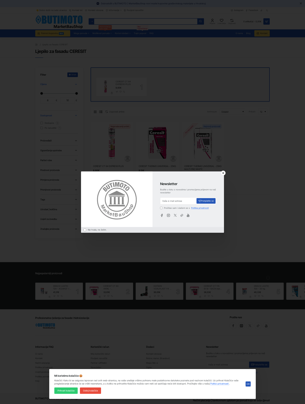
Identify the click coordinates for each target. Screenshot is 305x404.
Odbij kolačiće (90, 390)
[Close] (223, 173)
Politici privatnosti (219, 383)
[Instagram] (168, 215)
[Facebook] (161, 215)
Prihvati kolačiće (66, 390)
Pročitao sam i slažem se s (186, 208)
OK (248, 384)
